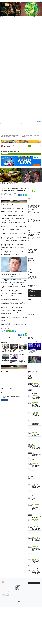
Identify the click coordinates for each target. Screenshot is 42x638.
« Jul (29, 599)
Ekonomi (24, 149)
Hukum (13, 149)
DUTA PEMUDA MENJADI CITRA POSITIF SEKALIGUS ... (36, 508)
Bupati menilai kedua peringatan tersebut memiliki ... (35, 556)
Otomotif (19, 592)
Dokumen (19, 601)
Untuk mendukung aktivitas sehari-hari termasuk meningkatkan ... (36, 416)
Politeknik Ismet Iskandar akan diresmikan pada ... (36, 529)
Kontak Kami (19, 151)
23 (39, 590)
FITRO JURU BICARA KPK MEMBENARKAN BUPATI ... (36, 398)
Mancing (29, 149)
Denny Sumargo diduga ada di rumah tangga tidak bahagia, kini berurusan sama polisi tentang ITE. (8, 338)
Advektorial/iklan (35, 504)
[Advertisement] (21, 27)
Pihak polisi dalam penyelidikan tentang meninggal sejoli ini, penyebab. (21, 338)
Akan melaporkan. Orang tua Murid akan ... (5, 360)
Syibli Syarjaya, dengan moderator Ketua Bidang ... (13, 350)
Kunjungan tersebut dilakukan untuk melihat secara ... (36, 549)
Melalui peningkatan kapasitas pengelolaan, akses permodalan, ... (35, 423)
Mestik (17, 588)
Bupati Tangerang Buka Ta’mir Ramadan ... (36, 466)
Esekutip (33, 383)
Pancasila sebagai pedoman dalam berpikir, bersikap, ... (36, 522)
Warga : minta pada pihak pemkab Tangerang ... (36, 471)
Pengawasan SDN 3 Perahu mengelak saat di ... (36, 540)
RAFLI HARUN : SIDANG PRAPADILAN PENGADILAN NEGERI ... (36, 406)
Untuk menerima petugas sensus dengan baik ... (36, 562)
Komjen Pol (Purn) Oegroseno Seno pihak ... (36, 568)
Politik (36, 412)
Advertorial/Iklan (4, 151)
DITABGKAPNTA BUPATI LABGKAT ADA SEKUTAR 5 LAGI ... (36, 392)
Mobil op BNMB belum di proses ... (36, 534)
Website (2, 392)
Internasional (19, 149)
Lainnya (17, 591)
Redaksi (19, 600)
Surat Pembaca (10, 151)
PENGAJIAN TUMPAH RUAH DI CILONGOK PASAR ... (36, 448)
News (18, 593)
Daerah (9, 149)
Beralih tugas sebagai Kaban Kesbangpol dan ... (22, 350)
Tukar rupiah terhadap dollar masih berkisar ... (36, 487)
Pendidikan (37, 452)
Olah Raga (37, 457)
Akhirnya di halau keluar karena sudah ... (36, 460)
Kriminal (36, 445)
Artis (6, 149)
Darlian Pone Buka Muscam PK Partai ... (35, 440)
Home (2, 149)
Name (2, 388)
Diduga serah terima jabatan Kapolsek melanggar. (35, 480)
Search (30, 145)
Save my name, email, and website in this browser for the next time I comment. (13, 397)
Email (11, 388)
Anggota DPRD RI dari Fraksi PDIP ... (36, 435)
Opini (15, 151)
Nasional (37, 484)
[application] (34, 293)
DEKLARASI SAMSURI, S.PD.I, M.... (36, 429)
